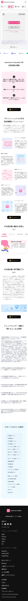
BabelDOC (10, 492)
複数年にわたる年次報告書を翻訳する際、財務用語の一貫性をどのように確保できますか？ (13, 401)
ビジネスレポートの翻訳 (14, 484)
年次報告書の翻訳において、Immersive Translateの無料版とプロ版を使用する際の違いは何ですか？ (14, 393)
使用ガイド (15, 47)
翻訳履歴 (23, 14)
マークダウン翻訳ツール (14, 446)
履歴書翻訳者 (11, 461)
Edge (3, 534)
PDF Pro (10, 489)
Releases (4, 563)
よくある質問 (5, 572)
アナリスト (11, 234)
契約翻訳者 (10, 464)
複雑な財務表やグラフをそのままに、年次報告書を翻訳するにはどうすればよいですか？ (13, 337)
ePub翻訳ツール (12, 444)
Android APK (5, 553)
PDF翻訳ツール (11, 435)
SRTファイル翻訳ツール (13, 455)
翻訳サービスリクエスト (8, 575)
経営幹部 (20, 234)
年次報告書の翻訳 (12, 479)
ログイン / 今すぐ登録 (14, 31)
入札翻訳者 (10, 467)
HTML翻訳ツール (12, 441)
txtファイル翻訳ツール (13, 449)
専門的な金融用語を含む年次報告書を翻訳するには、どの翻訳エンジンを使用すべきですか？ (13, 368)
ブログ (3, 582)
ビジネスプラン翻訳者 (13, 469)
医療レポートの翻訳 (12, 476)
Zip (2, 544)
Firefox (4, 539)
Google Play (5, 556)
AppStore (4, 551)
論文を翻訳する (11, 472)
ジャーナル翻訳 (11, 487)
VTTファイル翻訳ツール (13, 458)
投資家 (4, 234)
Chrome (4, 536)
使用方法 (4, 569)
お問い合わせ (5, 585)
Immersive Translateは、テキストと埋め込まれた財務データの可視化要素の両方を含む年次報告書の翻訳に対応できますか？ (14, 411)
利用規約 (4, 588)
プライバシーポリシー (8, 591)
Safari (3, 541)
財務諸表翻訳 (11, 481)
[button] (25, 2)
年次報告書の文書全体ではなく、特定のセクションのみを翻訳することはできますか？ (13, 377)
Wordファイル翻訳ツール (14, 452)
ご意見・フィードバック (8, 566)
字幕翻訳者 (10, 438)
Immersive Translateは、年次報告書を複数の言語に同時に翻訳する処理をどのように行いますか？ (14, 385)
